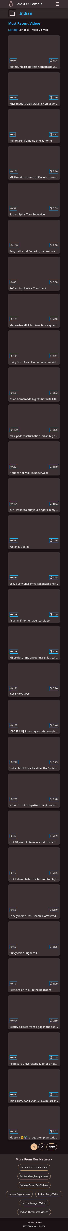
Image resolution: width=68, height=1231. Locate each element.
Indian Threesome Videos (34, 1211)
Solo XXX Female (29, 4)
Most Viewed (40, 30)
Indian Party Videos (49, 1194)
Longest (24, 30)
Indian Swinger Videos (34, 1203)
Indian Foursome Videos (34, 1167)
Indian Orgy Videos (19, 1194)
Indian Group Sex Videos (34, 1185)
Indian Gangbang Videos (34, 1176)
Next (52, 1147)
